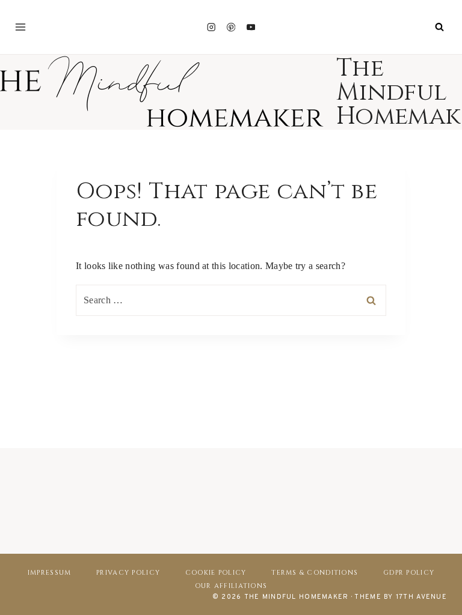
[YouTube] (251, 27)
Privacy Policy (128, 572)
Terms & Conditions (314, 572)
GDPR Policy (408, 572)
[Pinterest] (231, 27)
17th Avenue (421, 597)
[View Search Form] (439, 27)
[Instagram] (211, 27)
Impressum (50, 572)
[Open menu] (20, 27)
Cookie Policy (216, 572)
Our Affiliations (231, 585)
